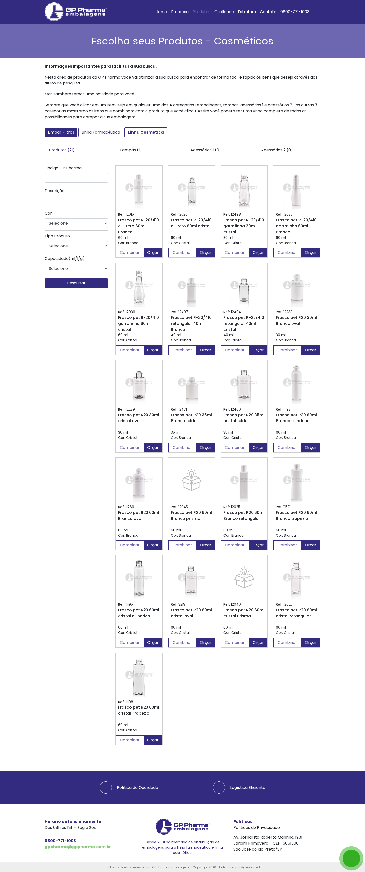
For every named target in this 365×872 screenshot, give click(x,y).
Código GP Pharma (63, 168)
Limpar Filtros (61, 132)
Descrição (54, 191)
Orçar (153, 252)
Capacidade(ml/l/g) (65, 258)
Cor (48, 213)
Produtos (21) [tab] (62, 150)
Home (161, 12)
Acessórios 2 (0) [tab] (277, 150)
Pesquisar (76, 283)
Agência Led (250, 867)
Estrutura (247, 12)
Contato (268, 12)
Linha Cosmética (146, 132)
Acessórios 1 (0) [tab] (205, 150)
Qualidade (224, 12)
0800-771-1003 (294, 12)
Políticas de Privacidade (256, 827)
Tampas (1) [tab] (131, 150)
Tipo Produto (57, 236)
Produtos (201, 12)
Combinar (130, 252)
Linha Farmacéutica (101, 132)
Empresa (180, 12)
